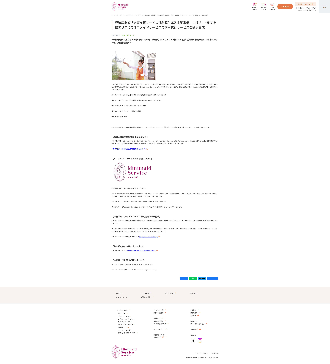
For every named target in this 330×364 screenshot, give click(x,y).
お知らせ (192, 293)
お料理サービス (123, 327)
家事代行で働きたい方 (305, 4)
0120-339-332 (307, 7)
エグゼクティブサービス (125, 319)
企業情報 (193, 310)
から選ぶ (255, 8)
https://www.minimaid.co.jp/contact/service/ (141, 251)
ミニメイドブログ (158, 329)
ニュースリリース (139, 15)
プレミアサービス (123, 316)
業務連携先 (193, 313)
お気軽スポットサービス (125, 324)
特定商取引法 (214, 353)
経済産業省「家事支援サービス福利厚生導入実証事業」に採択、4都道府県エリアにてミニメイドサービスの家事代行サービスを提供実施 (176, 15)
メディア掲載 (169, 293)
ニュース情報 (145, 293)
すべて (118, 293)
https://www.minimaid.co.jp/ (148, 237)
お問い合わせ (285, 6)
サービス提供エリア (159, 324)
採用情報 (193, 329)
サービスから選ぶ (122, 310)
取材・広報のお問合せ (197, 324)
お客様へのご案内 (146, 297)
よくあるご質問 (158, 321)
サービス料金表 (158, 310)
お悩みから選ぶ (158, 313)
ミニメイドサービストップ (118, 15)
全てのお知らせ (129, 15)
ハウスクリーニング (124, 330)
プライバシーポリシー (202, 353)
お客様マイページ (158, 336)
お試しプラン (122, 313)
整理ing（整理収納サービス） (127, 333)
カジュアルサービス (124, 322)
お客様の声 (156, 318)
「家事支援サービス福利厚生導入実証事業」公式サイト (129, 149)
